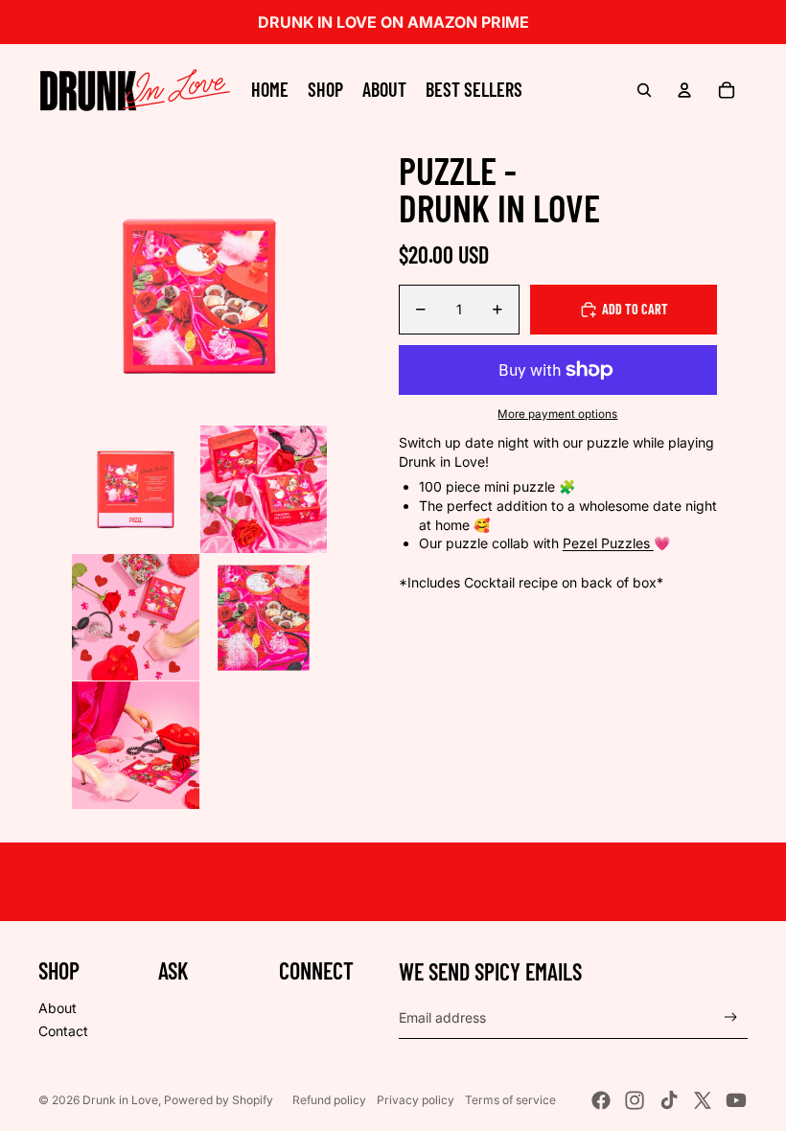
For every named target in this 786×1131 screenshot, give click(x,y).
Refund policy (329, 1100)
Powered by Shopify (218, 1100)
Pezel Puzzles (608, 543)
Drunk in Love (120, 1100)
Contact (63, 1031)
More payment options (557, 414)
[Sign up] (731, 1017)
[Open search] (644, 90)
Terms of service (510, 1100)
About (57, 1008)
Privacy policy (415, 1100)
